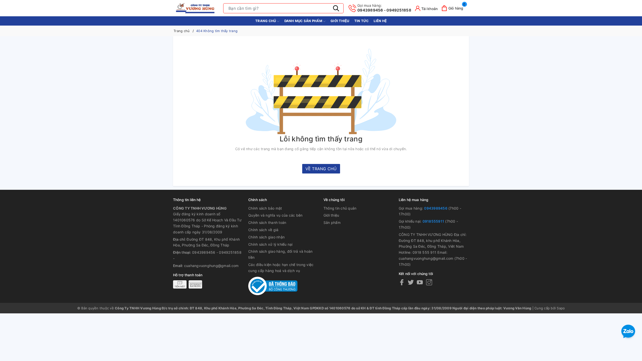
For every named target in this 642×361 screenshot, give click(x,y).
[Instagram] (429, 282)
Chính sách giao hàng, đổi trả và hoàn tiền (280, 254)
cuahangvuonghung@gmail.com (211, 265)
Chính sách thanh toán (267, 222)
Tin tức (361, 21)
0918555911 (433, 221)
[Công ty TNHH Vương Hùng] (195, 8)
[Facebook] (402, 282)
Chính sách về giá (263, 230)
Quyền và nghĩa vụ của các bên (275, 215)
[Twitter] (411, 282)
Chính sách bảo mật (265, 208)
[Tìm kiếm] (336, 8)
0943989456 (435, 208)
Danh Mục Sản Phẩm (303, 21)
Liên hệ (380, 21)
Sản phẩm (332, 222)
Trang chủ (266, 21)
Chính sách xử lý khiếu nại (270, 244)
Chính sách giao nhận (266, 237)
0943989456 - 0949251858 (384, 8)
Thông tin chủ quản (340, 208)
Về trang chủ (321, 168)
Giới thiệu (340, 21)
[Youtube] (420, 282)
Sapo (561, 308)
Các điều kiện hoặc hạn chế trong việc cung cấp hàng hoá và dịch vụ (280, 267)
